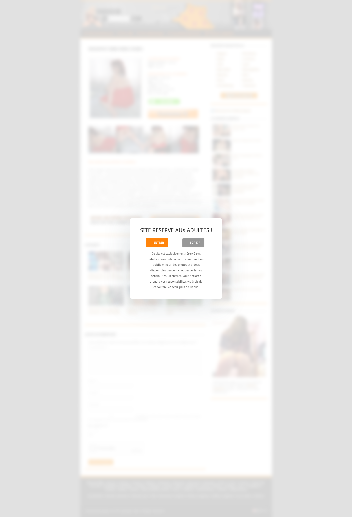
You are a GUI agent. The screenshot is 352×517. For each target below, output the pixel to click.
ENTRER (158, 242)
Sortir (195, 242)
